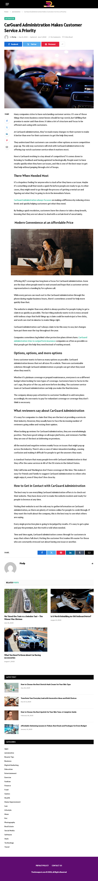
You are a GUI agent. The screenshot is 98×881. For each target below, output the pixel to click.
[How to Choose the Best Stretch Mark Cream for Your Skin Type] (11, 688)
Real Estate (9, 826)
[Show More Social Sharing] (62, 44)
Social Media (9, 830)
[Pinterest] (6, 140)
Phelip (14, 37)
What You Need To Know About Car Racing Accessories (22, 656)
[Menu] (7, 4)
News (6, 814)
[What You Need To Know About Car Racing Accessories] (25, 639)
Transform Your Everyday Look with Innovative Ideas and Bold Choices (48, 698)
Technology (9, 843)
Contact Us (57, 866)
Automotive (9, 18)
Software (8, 834)
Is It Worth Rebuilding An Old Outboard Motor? (71, 616)
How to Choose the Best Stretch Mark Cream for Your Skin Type (46, 684)
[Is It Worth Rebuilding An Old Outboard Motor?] (72, 601)
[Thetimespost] (49, 4)
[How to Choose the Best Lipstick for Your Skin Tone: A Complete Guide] (11, 715)
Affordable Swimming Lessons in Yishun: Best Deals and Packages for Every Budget (54, 726)
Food (6, 790)
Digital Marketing (11, 765)
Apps (6, 749)
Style (6, 839)
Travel (6, 847)
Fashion (7, 781)
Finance (7, 785)
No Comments (56, 37)
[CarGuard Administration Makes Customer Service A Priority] (49, 79)
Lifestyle (7, 810)
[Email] (6, 146)
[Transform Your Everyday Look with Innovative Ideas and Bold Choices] (11, 701)
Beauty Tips (9, 757)
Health (7, 798)
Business (7, 761)
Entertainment (10, 773)
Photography (9, 822)
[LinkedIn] (6, 133)
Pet (5, 818)
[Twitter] (6, 127)
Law (6, 806)
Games (7, 794)
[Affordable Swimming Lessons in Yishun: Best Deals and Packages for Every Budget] (11, 729)
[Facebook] (6, 120)
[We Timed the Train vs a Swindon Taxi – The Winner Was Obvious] (25, 601)
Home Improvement (12, 802)
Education (8, 769)
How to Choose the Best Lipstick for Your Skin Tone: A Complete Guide (48, 712)
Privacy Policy (42, 866)
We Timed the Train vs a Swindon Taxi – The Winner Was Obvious (23, 617)
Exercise (7, 777)
